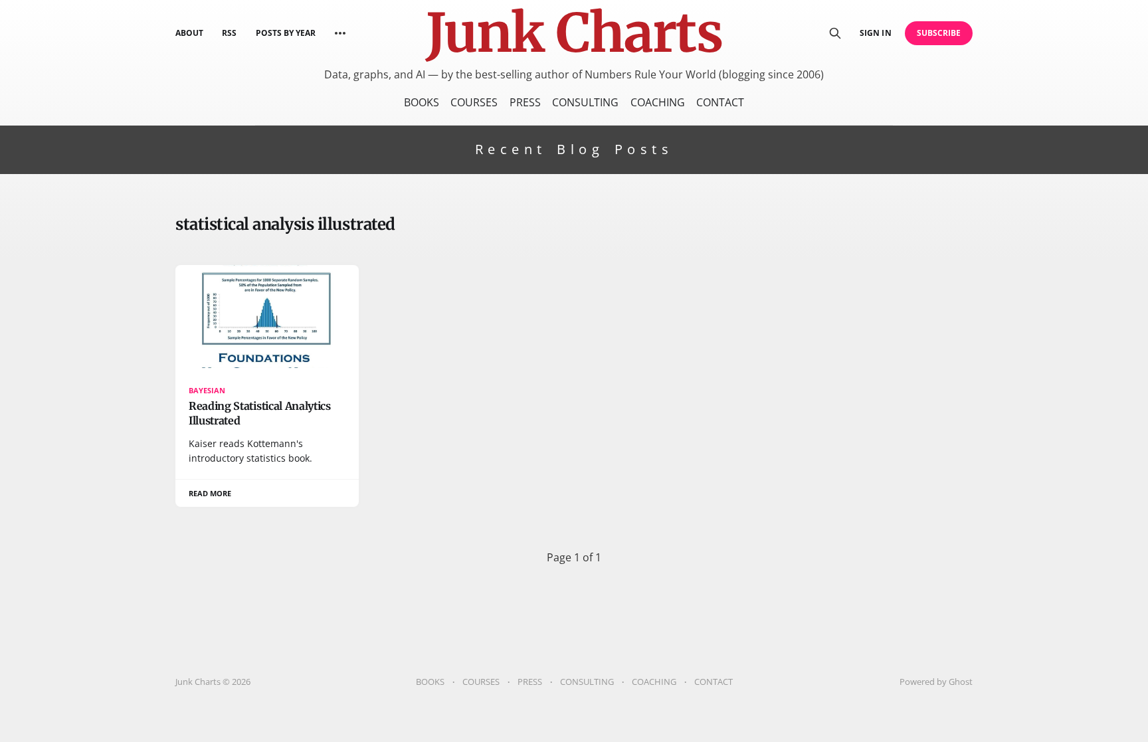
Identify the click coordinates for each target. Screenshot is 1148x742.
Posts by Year (286, 33)
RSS (229, 33)
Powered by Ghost (936, 682)
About (189, 33)
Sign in (875, 33)
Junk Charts (574, 33)
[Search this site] (835, 33)
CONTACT (720, 102)
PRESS (525, 102)
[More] (340, 33)
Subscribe (939, 33)
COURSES (474, 102)
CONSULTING (585, 102)
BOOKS (421, 102)
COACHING (657, 102)
